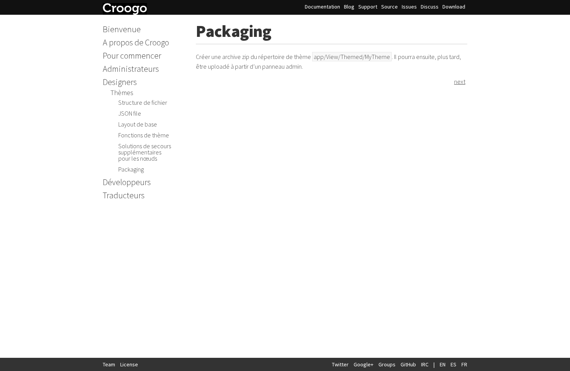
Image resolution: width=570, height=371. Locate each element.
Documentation (322, 6)
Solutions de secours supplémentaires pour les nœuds (144, 152)
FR (464, 364)
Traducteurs (124, 195)
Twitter (340, 364)
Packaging (131, 169)
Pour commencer (132, 55)
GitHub (408, 364)
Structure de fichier (142, 102)
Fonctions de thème (143, 135)
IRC (424, 364)
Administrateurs (131, 68)
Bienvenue (122, 29)
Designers (120, 81)
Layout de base (137, 124)
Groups (387, 364)
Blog (349, 6)
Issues (409, 6)
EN (443, 364)
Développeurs (127, 182)
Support (367, 6)
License (129, 364)
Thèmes (122, 92)
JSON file (129, 113)
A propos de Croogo (136, 42)
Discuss (430, 6)
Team (109, 364)
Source (389, 6)
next (459, 81)
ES (453, 364)
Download (453, 6)
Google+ (363, 364)
